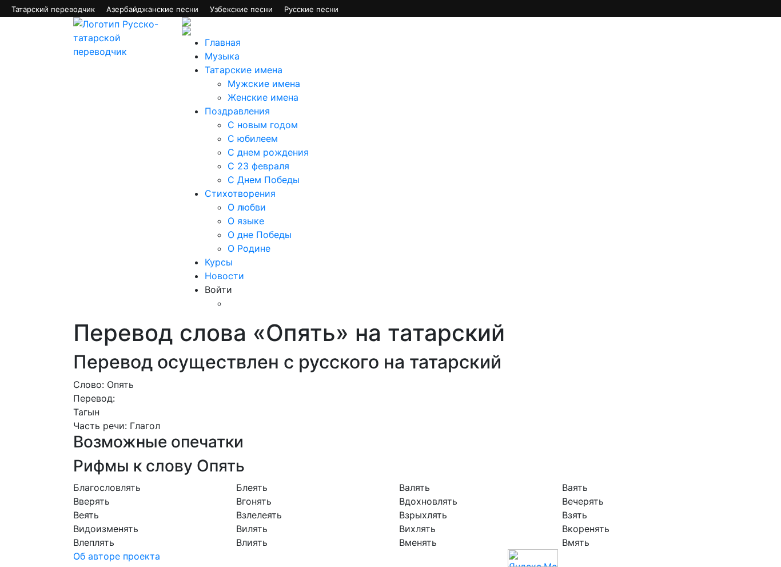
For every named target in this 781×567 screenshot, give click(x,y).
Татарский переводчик (53, 9)
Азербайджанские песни (152, 9)
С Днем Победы (264, 179)
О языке (246, 221)
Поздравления (237, 111)
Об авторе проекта (116, 556)
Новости (224, 275)
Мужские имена (264, 83)
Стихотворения (240, 193)
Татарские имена (243, 70)
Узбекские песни (241, 9)
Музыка (222, 56)
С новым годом (263, 124)
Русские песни (311, 9)
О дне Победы (260, 234)
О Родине (249, 248)
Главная (223, 42)
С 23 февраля (258, 166)
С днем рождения (268, 152)
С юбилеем (253, 138)
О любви (247, 207)
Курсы (219, 262)
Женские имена (263, 97)
